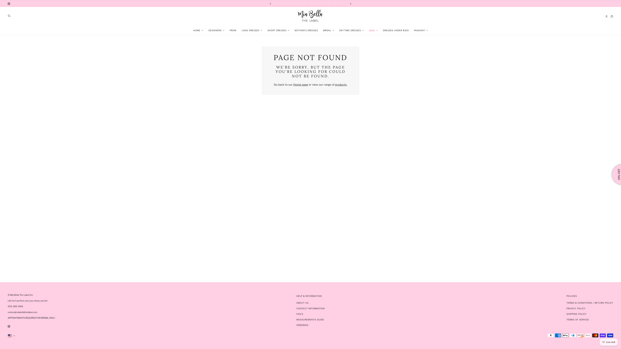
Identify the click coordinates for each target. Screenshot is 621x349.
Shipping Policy (577, 314)
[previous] (270, 3)
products (341, 84)
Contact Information (310, 308)
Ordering (302, 325)
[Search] (9, 15)
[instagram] (8, 3)
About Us (302, 302)
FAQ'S (299, 314)
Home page (300, 84)
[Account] (606, 16)
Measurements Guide (310, 319)
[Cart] (611, 16)
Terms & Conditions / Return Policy (590, 302)
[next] (350, 3)
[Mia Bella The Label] (310, 16)
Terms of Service (578, 319)
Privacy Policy (576, 308)
